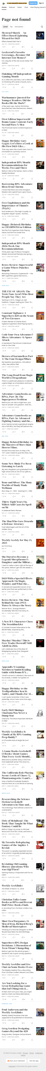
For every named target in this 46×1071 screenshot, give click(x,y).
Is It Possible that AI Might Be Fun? (15, 740)
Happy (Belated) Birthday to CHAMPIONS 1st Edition (16, 226)
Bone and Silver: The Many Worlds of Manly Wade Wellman (17, 485)
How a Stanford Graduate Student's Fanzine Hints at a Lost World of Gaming (17, 782)
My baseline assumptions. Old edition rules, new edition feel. (16, 363)
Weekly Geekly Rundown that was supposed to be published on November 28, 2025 (17, 1016)
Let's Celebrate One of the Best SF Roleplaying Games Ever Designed (15, 650)
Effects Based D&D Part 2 (11, 41)
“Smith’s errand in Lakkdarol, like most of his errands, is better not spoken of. (17, 676)
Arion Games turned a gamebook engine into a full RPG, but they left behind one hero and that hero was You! (17, 425)
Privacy (25, 1053)
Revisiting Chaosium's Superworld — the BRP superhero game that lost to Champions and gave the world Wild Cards (17, 274)
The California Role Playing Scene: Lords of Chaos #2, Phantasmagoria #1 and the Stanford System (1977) (17, 775)
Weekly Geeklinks (12, 885)
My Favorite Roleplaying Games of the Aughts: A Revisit (16, 845)
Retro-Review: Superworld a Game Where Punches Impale (17, 268)
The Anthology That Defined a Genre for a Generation (17, 809)
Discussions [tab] (19, 27)
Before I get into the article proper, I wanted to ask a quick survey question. (17, 952)
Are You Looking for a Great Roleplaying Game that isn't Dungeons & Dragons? (16, 986)
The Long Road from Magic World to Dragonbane (17, 376)
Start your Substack (17, 1061)
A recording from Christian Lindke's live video (17, 909)
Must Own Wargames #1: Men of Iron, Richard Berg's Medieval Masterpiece (17, 924)
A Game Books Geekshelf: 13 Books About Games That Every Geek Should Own (16, 754)
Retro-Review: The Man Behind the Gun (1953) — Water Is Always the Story (16, 603)
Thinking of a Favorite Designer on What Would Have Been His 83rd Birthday (17, 930)
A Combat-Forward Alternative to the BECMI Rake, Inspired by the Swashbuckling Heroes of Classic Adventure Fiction (16, 628)
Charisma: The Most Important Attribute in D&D (17, 719)
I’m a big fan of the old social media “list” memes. (17, 62)
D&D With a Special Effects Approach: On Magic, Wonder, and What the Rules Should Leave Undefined (17, 581)
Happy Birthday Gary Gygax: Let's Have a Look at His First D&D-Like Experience (17, 144)
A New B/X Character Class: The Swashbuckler (17, 623)
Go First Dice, (7, 546)
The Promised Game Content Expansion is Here (17, 129)
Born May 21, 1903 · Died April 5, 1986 (17, 491)
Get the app (34, 1061)
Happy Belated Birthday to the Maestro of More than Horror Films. (17, 445)
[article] (23, 40)
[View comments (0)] (13, 87)
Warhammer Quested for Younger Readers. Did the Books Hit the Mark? (16, 100)
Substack (12, 1066)
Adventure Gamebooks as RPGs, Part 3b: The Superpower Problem (16, 397)
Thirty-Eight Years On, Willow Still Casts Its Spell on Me (16, 505)
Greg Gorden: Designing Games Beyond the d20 (15, 1030)
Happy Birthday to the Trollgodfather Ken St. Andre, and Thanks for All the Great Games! (16, 691)
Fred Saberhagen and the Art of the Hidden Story (15, 528)
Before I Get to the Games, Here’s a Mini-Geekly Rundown (17, 172)
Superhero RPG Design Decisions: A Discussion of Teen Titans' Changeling (16, 945)
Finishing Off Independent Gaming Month (16, 75)
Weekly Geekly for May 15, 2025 (17, 541)
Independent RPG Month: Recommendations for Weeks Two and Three (16, 165)
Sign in (41, 3)
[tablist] (13, 26)
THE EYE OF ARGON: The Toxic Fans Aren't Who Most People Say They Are (17, 294)
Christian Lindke (14, 44)
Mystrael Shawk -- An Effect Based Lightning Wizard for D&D (15, 36)
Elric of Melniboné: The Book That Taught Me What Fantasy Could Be (17, 823)
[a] (40, 902)
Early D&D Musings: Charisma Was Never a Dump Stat (14, 713)
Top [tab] (11, 27)
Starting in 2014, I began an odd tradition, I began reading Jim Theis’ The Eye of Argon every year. (17, 301)
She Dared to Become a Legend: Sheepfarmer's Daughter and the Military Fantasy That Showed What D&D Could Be (17, 560)
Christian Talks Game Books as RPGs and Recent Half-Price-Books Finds (17, 902)
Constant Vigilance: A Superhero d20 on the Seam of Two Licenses (17, 316)
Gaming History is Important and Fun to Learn (17, 873)
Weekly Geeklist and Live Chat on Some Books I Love (17, 965)
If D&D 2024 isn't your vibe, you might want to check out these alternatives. (17, 993)
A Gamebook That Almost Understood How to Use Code (16, 344)
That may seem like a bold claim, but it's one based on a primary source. (17, 150)
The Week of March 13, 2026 (13, 889)
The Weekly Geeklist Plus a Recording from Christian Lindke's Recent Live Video (17, 971)
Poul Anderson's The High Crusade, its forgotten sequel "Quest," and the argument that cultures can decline (16, 212)
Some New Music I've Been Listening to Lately (16, 465)
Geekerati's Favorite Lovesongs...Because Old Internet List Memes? (16, 55)
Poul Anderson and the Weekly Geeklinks (15, 1011)
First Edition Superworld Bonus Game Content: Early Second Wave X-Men (17, 122)
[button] (4, 7)
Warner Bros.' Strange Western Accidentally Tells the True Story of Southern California (15, 609)
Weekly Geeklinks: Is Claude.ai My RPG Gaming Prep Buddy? (16, 734)
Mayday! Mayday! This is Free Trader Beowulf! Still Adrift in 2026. (17, 643)
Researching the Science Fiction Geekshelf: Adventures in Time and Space (16, 802)
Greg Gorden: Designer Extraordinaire (16, 1034)
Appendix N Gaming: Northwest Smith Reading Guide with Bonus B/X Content (16, 670)
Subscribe (33, 3)
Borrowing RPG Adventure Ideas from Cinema (17, 185)
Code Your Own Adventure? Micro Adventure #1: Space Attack (17, 337)
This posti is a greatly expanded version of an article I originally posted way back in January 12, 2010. (17, 852)
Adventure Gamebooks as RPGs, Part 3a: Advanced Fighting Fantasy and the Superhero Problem (16, 418)
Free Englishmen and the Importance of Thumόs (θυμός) (16, 206)
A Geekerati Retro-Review (11, 510)
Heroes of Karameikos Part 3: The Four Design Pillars (17, 357)
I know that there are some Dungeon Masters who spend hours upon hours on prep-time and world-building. (16, 191)
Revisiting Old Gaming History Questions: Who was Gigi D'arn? (15, 867)
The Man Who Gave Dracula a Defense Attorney (17, 522)
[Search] (42, 26)
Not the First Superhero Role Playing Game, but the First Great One (16, 231)
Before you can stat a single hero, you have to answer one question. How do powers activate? (16, 403)
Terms (31, 1053)
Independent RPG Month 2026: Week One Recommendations (16, 246)
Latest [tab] (5, 27)
